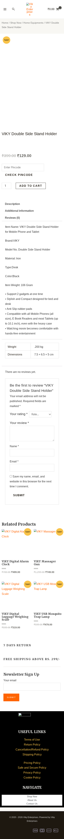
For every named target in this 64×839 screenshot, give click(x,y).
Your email (9, 680)
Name (14, 446)
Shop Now (15, 22)
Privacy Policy (32, 772)
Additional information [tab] (19, 210)
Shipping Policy (32, 754)
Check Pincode (19, 174)
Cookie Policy (32, 777)
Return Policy (32, 744)
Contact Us (32, 803)
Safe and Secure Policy (32, 767)
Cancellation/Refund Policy (32, 749)
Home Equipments (33, 22)
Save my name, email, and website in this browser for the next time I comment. (30, 481)
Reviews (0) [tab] (12, 217)
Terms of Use (32, 739)
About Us (32, 800)
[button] (13, 9)
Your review (19, 423)
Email (14, 461)
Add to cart (30, 185)
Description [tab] (12, 203)
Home (5, 22)
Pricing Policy (32, 762)
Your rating (18, 414)
